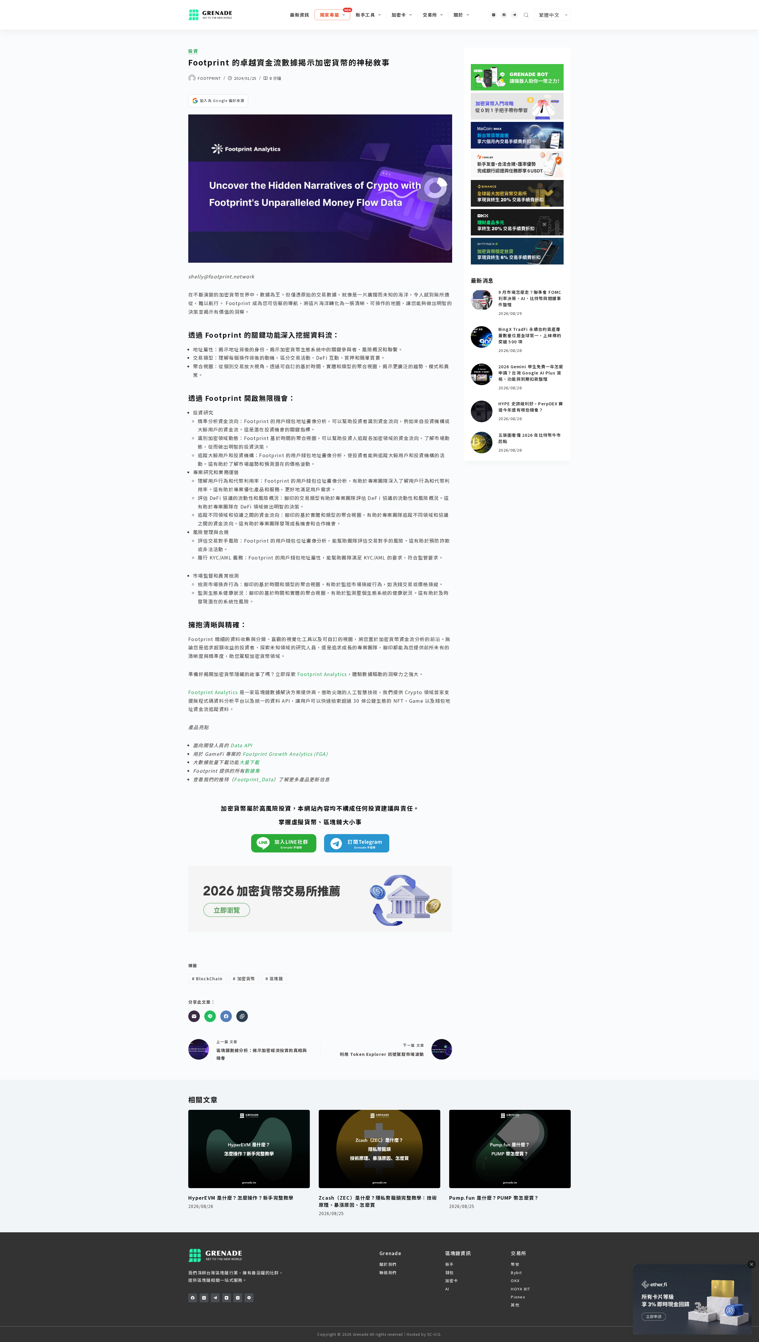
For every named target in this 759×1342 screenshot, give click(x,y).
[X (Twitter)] (204, 1297)
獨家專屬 (329, 15)
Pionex (518, 1297)
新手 (449, 1264)
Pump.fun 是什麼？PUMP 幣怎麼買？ (494, 1197)
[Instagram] (493, 15)
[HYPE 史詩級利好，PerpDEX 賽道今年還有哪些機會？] (481, 411)
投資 (193, 51)
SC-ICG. (434, 1334)
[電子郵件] (194, 1016)
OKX (515, 1280)
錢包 (449, 1272)
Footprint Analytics (322, 674)
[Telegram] (514, 15)
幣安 (515, 1264)
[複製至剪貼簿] (242, 1016)
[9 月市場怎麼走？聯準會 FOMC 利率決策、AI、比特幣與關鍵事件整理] (481, 300)
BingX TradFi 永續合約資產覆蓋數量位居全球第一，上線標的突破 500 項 (529, 335)
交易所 (430, 15)
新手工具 (365, 15)
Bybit (516, 1272)
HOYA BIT (520, 1289)
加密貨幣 (244, 978)
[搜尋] (526, 15)
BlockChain (207, 978)
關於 (458, 15)
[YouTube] (226, 1297)
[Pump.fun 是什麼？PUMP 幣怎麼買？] (510, 1149)
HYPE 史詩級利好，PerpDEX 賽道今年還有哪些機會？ (530, 407)
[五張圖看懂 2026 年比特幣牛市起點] (481, 442)
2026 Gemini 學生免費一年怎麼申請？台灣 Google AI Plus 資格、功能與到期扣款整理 (530, 373)
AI (447, 1289)
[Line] (210, 1016)
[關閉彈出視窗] (751, 1264)
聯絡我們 (388, 1272)
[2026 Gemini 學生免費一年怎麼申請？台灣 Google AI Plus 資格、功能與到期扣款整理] (481, 374)
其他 (515, 1305)
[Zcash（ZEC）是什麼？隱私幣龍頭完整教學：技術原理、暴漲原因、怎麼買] (379, 1149)
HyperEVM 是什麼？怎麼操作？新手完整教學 (241, 1197)
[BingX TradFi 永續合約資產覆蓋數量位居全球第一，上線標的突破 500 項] (481, 337)
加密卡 (399, 15)
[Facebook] (504, 15)
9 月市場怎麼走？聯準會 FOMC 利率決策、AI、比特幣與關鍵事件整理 (529, 298)
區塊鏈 (274, 978)
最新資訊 (299, 15)
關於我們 (388, 1264)
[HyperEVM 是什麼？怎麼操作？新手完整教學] (249, 1149)
